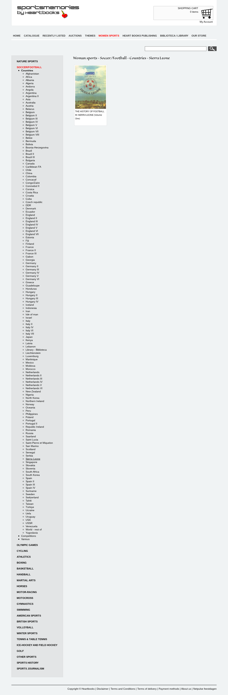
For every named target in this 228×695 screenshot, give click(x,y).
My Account (206, 21)
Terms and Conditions (123, 688)
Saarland (31, 436)
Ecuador (30, 211)
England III (32, 221)
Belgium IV (32, 121)
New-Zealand (33, 391)
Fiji (27, 240)
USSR (29, 523)
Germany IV (32, 272)
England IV (32, 224)
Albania (30, 80)
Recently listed (54, 35)
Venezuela (31, 526)
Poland (29, 417)
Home (16, 35)
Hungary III (32, 298)
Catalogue (31, 35)
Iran (28, 311)
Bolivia (29, 144)
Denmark (31, 208)
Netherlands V (34, 385)
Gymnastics (25, 603)
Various (25, 539)
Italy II (29, 324)
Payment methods (169, 688)
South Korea (33, 474)
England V (31, 227)
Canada (30, 163)
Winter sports (27, 633)
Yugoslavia (32, 532)
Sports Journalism (30, 668)
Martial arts (26, 580)
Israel (29, 317)
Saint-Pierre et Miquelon (39, 442)
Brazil (29, 150)
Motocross (25, 598)
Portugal (30, 420)
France (30, 247)
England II (31, 218)
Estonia (30, 237)
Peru (28, 410)
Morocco (30, 369)
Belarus (30, 109)
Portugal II (31, 423)
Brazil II (30, 153)
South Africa (32, 471)
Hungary (30, 292)
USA (28, 519)
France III (31, 253)
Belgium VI (32, 128)
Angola (29, 89)
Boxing (22, 562)
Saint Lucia (32, 439)
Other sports (26, 656)
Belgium (30, 112)
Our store (198, 35)
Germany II (32, 266)
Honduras (31, 288)
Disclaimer (102, 688)
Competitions (28, 535)
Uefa (28, 513)
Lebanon (31, 346)
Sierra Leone (33, 458)
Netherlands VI (34, 388)
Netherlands (32, 372)
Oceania (30, 407)
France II (31, 250)
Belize (29, 137)
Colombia (31, 176)
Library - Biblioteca (36, 349)
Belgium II (31, 115)
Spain (29, 478)
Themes (90, 35)
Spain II (30, 481)
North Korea (32, 397)
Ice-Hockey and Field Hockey (37, 645)
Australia (30, 102)
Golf (20, 651)
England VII (32, 234)
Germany (31, 263)
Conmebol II (32, 186)
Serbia (29, 455)
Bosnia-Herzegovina (37, 147)
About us (186, 688)
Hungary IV (32, 301)
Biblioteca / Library (174, 35)
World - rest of (34, 529)
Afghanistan (32, 73)
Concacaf (31, 179)
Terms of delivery (147, 688)
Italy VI (29, 330)
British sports (27, 621)
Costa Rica (32, 192)
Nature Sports (27, 61)
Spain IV (30, 487)
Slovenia (30, 468)
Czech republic (34, 202)
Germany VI (32, 279)
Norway (30, 404)
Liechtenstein (33, 353)
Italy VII (30, 333)
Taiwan (29, 503)
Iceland (30, 304)
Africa (29, 76)
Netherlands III (34, 378)
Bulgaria (30, 160)
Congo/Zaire (33, 182)
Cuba (29, 198)
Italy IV (29, 327)
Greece (30, 282)
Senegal (30, 452)
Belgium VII (32, 131)
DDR (28, 205)
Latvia (29, 343)
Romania (31, 430)
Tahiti (29, 500)
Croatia (30, 195)
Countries (27, 70)
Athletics (24, 556)
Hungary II (31, 295)
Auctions (75, 35)
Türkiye (30, 507)
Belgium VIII (32, 134)
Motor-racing (27, 592)
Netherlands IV (34, 381)
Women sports (109, 35)
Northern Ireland (35, 401)
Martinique (32, 359)
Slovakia (30, 465)
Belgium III (32, 118)
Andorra (30, 86)
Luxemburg (32, 356)
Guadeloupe (33, 285)
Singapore (31, 462)
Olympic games (27, 545)
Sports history (27, 662)
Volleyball (25, 627)
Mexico (30, 362)
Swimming (23, 609)
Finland (30, 243)
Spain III (30, 484)
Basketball (25, 568)
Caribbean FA (33, 166)
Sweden (30, 494)
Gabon (29, 256)
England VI (32, 231)
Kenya (29, 340)
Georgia (30, 259)
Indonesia (31, 308)
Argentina (31, 92)
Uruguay (30, 516)
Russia (29, 433)
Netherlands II (34, 375)
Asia (28, 99)
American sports (29, 615)
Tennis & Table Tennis (32, 639)
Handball (24, 574)
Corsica (30, 189)
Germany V (32, 275)
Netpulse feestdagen (205, 688)
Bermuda (31, 141)
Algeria (29, 83)
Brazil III (30, 157)
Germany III (32, 269)
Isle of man (32, 314)
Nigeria (30, 394)
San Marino (32, 446)
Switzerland (32, 497)
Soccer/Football (29, 67)
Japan (29, 336)
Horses (22, 586)
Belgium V (31, 125)
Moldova (30, 365)
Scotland (30, 449)
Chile (28, 170)
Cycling (22, 550)
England (30, 214)
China (29, 173)
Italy (28, 320)
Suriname (31, 491)
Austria (29, 105)
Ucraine (30, 510)
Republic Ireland (35, 426)
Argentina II (32, 96)
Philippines (32, 414)
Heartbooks (88, 688)
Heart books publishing (140, 35)
